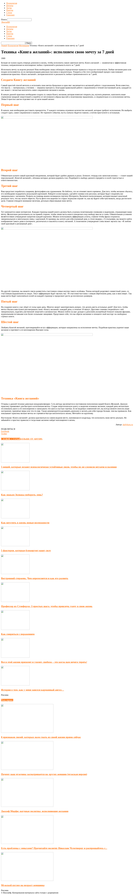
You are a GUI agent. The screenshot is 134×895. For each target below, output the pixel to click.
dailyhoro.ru (128, 424)
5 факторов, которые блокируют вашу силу (26, 550)
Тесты (9, 8)
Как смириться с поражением (18, 634)
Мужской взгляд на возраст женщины (22, 885)
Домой (4, 45)
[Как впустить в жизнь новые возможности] (15, 517)
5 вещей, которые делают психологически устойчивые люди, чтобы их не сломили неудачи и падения (59, 467)
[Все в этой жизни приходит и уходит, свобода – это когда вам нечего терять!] (15, 657)
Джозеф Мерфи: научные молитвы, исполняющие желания (34, 811)
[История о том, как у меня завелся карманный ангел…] (15, 685)
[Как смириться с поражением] (15, 629)
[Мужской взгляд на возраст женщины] (27, 880)
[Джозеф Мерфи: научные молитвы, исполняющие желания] (27, 806)
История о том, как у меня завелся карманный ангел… (32, 689)
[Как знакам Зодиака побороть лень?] (15, 490)
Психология (11, 3)
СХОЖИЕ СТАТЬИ (10, 439)
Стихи (9, 12)
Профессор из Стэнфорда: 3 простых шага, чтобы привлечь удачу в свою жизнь (46, 606)
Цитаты (9, 5)
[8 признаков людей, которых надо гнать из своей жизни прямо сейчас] (27, 732)
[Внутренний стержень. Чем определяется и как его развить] (15, 573)
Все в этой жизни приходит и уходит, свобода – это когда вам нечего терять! (44, 662)
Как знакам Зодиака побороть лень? (22, 494)
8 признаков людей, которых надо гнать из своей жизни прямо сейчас (41, 737)
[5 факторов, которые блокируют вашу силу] (15, 545)
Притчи (9, 10)
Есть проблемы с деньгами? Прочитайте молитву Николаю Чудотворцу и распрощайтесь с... (54, 848)
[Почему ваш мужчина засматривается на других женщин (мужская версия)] (27, 769)
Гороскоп (10, 15)
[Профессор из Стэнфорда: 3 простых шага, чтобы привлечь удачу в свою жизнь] (15, 601)
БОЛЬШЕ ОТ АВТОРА (31, 439)
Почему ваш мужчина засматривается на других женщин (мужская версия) (44, 774)
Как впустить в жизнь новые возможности (25, 522)
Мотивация (24, 45)
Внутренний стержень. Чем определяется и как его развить (34, 578)
